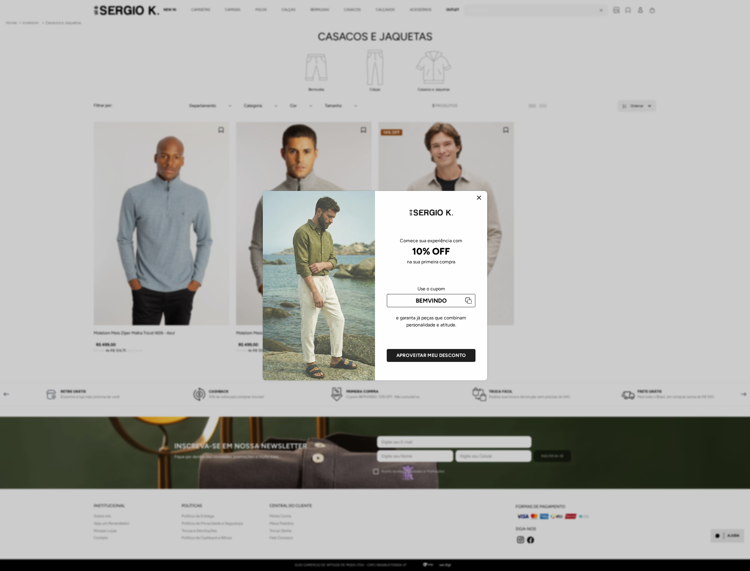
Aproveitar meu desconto (431, 355)
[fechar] (479, 198)
